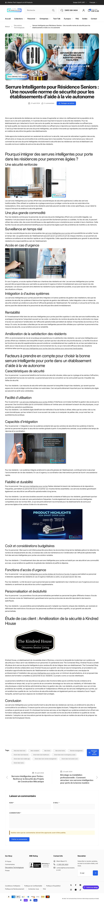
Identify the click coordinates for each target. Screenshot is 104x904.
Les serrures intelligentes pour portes (33, 402)
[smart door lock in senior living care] (35, 657)
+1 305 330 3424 (62, 864)
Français (92, 2)
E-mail (56, 803)
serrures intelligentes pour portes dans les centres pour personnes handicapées (53, 348)
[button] (93, 10)
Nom (11, 803)
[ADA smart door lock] (52, 539)
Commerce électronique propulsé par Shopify (88, 898)
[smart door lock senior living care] (35, 197)
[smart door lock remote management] (35, 463)
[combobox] (40, 10)
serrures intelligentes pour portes (57, 233)
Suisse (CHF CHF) (79, 2)
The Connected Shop (71, 898)
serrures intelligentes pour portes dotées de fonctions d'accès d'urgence (50, 574)
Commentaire (15, 813)
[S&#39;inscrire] (95, 872)
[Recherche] (53, 10)
